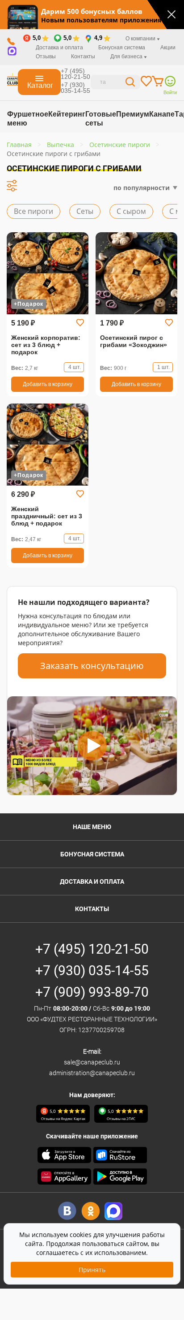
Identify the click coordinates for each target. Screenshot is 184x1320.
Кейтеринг (66, 114)
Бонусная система (92, 854)
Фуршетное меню (27, 118)
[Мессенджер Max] (114, 1211)
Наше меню (92, 826)
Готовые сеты (100, 118)
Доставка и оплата (59, 47)
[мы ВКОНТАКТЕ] (67, 1211)
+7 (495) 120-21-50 (75, 73)
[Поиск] (130, 83)
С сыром (131, 211)
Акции (168, 47)
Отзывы (46, 56)
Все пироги (33, 211)
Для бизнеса (127, 56)
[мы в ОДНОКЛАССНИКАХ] (90, 1211)
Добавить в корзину (47, 384)
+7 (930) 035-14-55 (75, 87)
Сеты (84, 211)
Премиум (132, 114)
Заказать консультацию (92, 666)
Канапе (162, 114)
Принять (92, 1269)
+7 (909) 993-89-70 (92, 992)
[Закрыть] (171, 14)
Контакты (83, 56)
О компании (141, 38)
